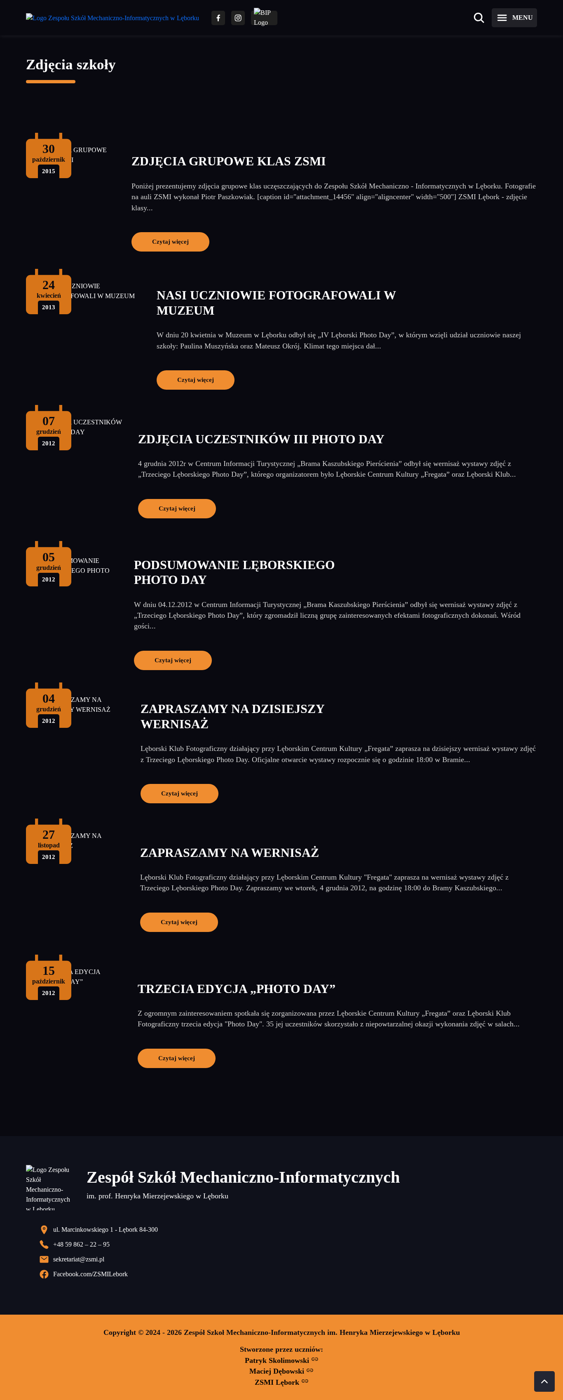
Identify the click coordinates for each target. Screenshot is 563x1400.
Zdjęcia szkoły (71, 64)
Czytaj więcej (170, 241)
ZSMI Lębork (278, 1382)
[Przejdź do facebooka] (218, 18)
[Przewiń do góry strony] (544, 1381)
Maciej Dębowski (277, 1371)
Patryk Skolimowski (278, 1360)
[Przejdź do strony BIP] (264, 18)
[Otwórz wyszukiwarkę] (479, 18)
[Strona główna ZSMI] (112, 18)
